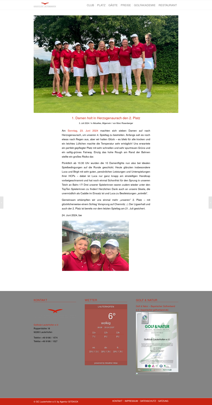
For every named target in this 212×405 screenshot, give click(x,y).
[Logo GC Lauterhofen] (45, 5)
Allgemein (106, 123)
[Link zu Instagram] (176, 400)
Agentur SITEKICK (69, 401)
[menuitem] (90, 5)
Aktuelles (97, 123)
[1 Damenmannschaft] (106, 64)
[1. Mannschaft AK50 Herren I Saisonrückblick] (1, 202)
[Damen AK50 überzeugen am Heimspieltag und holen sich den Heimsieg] (210, 202)
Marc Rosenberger (124, 123)
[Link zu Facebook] (173, 400)
